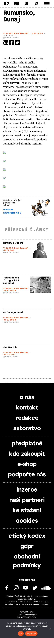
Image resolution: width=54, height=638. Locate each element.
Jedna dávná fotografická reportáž (11, 280)
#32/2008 (9, 320)
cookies (27, 521)
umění (16, 38)
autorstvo (27, 428)
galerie (7, 38)
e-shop (27, 464)
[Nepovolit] (50, 628)
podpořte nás (27, 474)
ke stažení (27, 510)
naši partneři (27, 500)
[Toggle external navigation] (47, 3)
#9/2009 (9, 250)
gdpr (27, 546)
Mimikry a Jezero (13, 243)
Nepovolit (31, 633)
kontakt (27, 407)
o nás (27, 397)
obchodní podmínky (27, 561)
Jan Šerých (10, 347)
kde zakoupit (27, 454)
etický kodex (27, 536)
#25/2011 (37, 33)
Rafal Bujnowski (13, 312)
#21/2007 (9, 355)
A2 (6, 3)
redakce (27, 418)
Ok (21, 633)
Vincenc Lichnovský (16, 33)
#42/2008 (9, 290)
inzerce (27, 490)
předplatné (27, 443)
